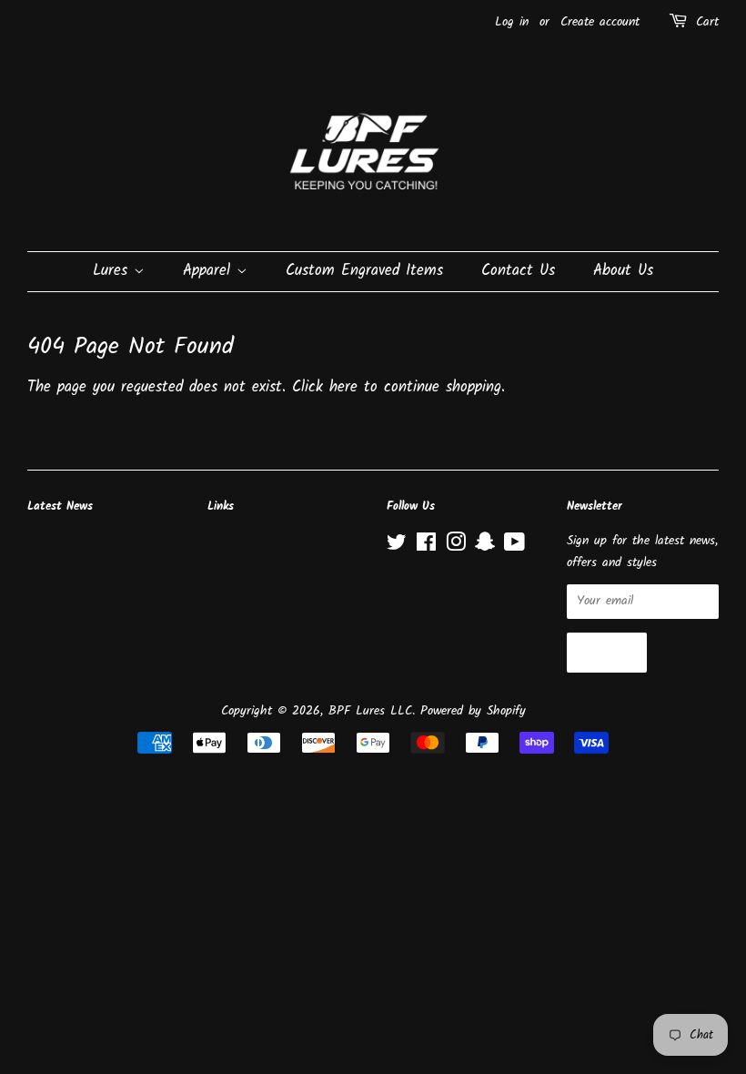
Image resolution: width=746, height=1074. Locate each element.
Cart (707, 22)
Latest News (60, 506)
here (343, 387)
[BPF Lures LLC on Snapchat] (485, 546)
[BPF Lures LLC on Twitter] (397, 546)
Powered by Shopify (473, 711)
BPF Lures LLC (370, 711)
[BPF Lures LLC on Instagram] (456, 546)
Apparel (210, 270)
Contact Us (518, 270)
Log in (512, 22)
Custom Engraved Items (364, 270)
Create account (600, 22)
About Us (623, 270)
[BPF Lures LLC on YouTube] (514, 546)
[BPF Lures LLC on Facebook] (426, 546)
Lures (113, 270)
